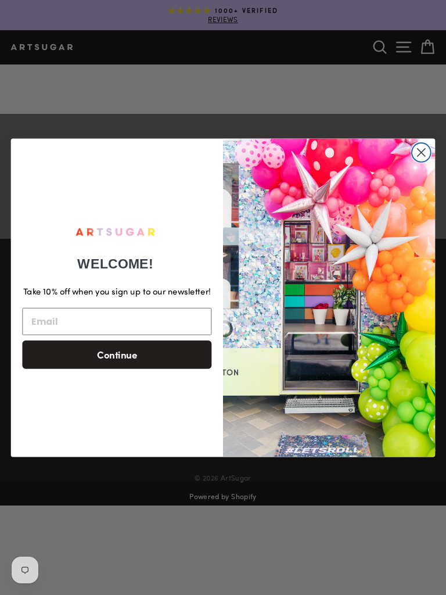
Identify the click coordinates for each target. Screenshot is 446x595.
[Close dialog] (421, 152)
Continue (117, 354)
